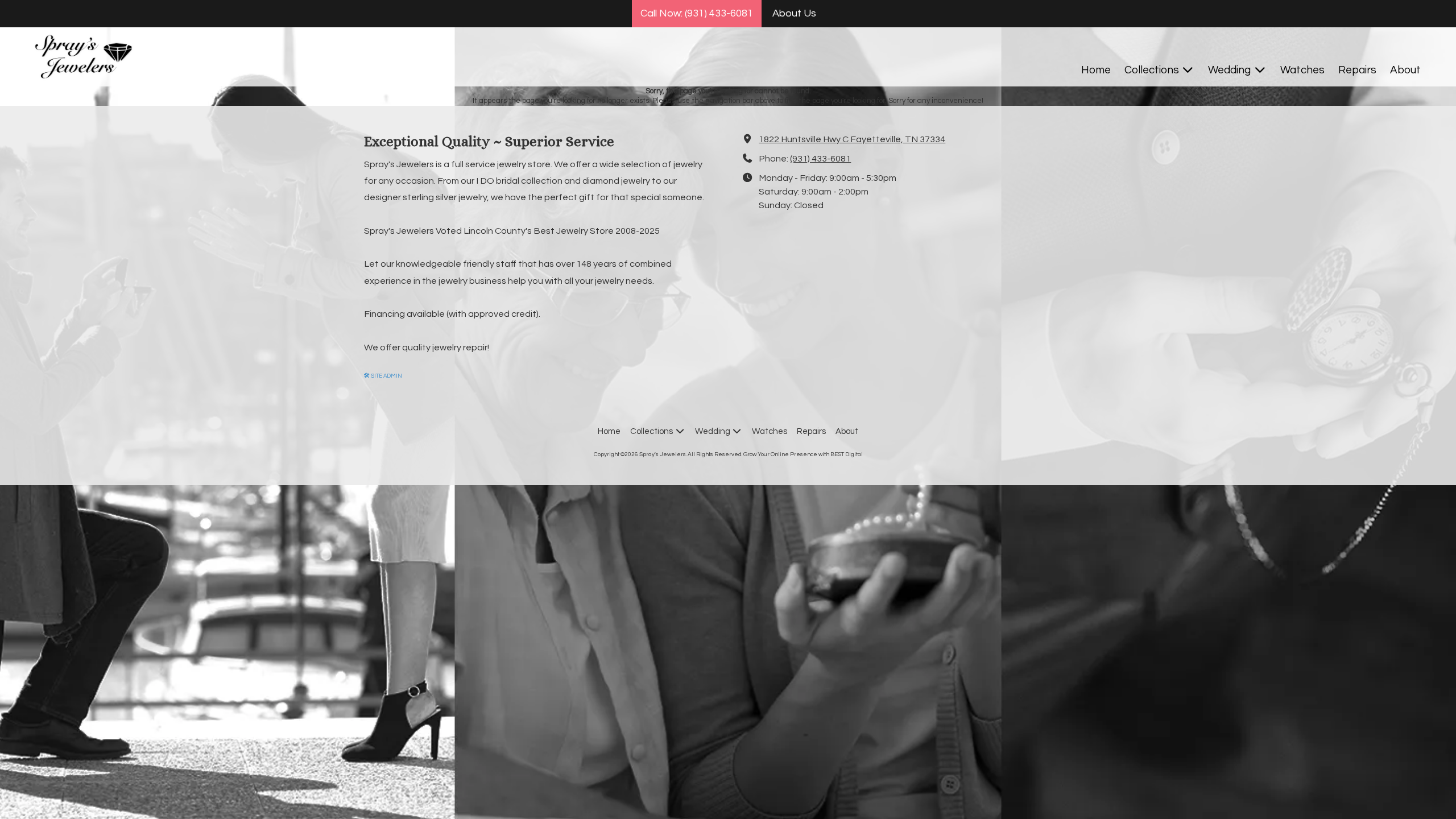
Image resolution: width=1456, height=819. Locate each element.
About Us (794, 13)
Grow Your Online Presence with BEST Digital (803, 454)
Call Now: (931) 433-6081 (696, 13)
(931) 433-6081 (820, 158)
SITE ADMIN (383, 376)
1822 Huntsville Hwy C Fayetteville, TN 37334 (852, 139)
